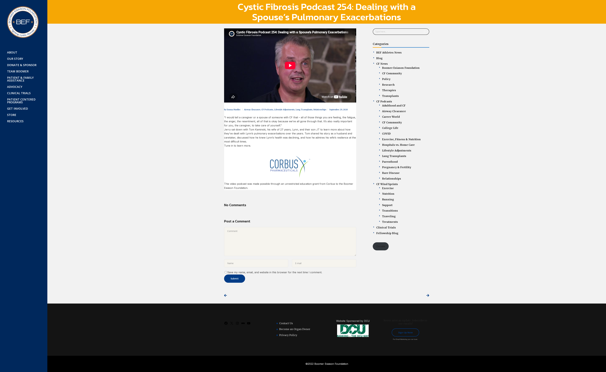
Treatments (390, 221)
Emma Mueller (234, 109)
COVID (386, 133)
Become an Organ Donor (294, 329)
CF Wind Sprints (387, 184)
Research (388, 84)
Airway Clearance (252, 109)
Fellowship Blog (387, 233)
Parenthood (390, 161)
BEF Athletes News (389, 52)
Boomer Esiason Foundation (401, 67)
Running (388, 199)
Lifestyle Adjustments (284, 109)
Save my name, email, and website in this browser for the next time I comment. (274, 272)
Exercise (388, 188)
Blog (379, 58)
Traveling (389, 216)
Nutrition (388, 193)
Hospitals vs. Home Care (398, 144)
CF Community (392, 73)
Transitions (390, 210)
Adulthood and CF (394, 105)
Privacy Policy (288, 335)
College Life (390, 128)
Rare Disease (391, 172)
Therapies (389, 90)
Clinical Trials (386, 227)
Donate (380, 246)
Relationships (319, 109)
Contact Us (286, 323)
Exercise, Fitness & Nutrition (401, 139)
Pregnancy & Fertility (396, 167)
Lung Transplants (304, 109)
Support (387, 205)
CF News (382, 63)
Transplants (390, 95)
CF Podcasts (267, 109)
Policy (386, 79)
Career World (391, 116)
